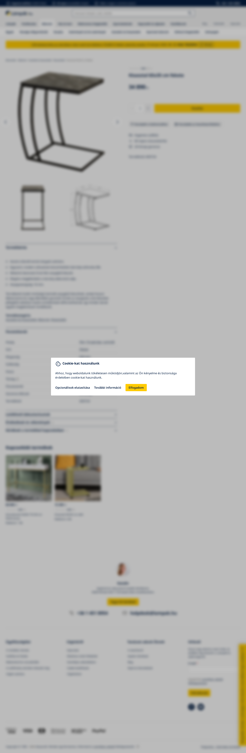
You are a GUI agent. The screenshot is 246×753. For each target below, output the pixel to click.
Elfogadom (136, 388)
